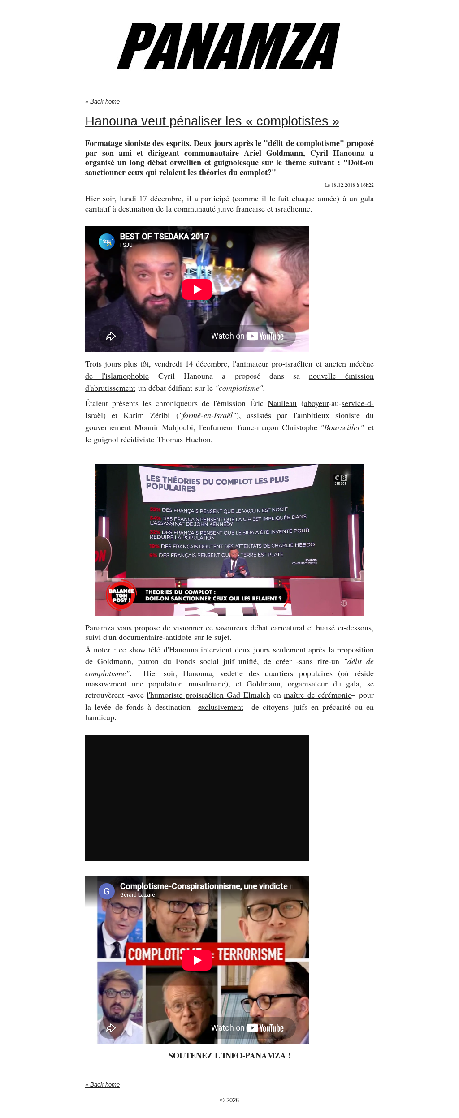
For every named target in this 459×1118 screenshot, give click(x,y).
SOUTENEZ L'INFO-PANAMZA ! (230, 1055)
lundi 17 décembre (151, 198)
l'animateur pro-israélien (272, 363)
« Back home (102, 101)
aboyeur (316, 402)
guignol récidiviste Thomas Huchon (152, 439)
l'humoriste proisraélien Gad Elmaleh (208, 694)
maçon (267, 427)
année (327, 198)
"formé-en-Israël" (207, 415)
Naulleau (282, 402)
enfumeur (218, 427)
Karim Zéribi (146, 415)
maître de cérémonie (317, 694)
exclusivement (220, 706)
